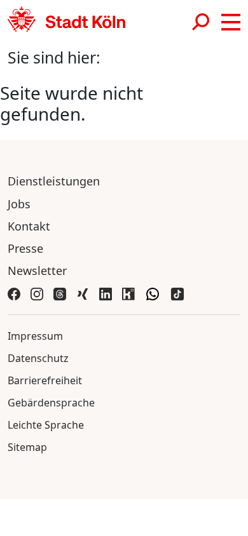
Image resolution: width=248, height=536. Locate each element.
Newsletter (37, 270)
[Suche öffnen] (201, 21)
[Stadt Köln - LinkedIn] (105, 293)
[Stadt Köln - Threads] (59, 293)
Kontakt (29, 226)
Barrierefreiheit (45, 380)
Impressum (35, 336)
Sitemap (27, 447)
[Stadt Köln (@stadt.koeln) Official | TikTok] (177, 293)
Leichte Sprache (46, 425)
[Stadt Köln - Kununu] (128, 293)
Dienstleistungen (54, 181)
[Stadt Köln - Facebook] (14, 293)
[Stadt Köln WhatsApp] (152, 293)
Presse (25, 248)
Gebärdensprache (51, 403)
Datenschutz (38, 358)
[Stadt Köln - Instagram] (37, 293)
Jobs (19, 203)
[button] (230, 22)
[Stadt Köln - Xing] (82, 293)
